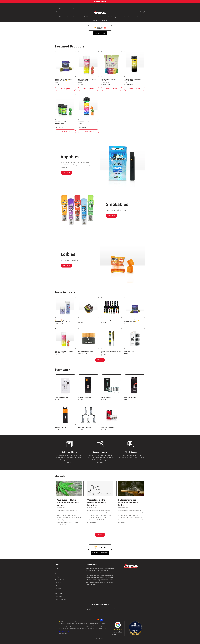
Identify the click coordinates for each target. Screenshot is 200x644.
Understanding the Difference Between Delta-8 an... (96, 502)
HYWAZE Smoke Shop (135, 631)
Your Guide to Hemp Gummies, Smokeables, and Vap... (68, 502)
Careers (57, 591)
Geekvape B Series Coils (61, 427)
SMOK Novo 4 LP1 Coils (84, 427)
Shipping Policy (59, 596)
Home (56, 568)
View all (100, 360)
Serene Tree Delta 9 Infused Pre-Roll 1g (111, 352)
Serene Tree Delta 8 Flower (85, 351)
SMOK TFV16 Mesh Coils (61, 397)
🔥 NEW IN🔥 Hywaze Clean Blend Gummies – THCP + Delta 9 (64, 320)
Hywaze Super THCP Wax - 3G (86, 320)
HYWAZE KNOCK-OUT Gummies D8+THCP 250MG (132, 80)
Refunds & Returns (60, 594)
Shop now (66, 173)
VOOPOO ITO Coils (106, 397)
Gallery (57, 576)
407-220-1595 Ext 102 (64, 631)
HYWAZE (102, 638)
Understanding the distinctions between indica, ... (128, 502)
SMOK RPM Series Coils (130, 397)
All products (58, 571)
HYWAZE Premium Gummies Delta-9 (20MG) (88, 122)
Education (58, 574)
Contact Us (58, 582)
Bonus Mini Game (60, 579)
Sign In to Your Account (100, 552)
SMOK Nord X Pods (129, 351)
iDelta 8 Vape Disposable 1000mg (110, 320)
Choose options (65, 89)
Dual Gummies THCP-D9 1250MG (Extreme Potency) (87, 80)
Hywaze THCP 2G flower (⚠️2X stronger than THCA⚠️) (63, 80)
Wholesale (58, 588)
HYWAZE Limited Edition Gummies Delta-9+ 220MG (64, 122)
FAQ (56, 585)
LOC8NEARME (138, 626)
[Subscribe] (113, 609)
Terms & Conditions (60, 599)
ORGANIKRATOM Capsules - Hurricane (108, 80)
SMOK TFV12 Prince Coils (108, 427)
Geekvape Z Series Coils (84, 397)
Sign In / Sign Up (100, 33)
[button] (57, 12)
